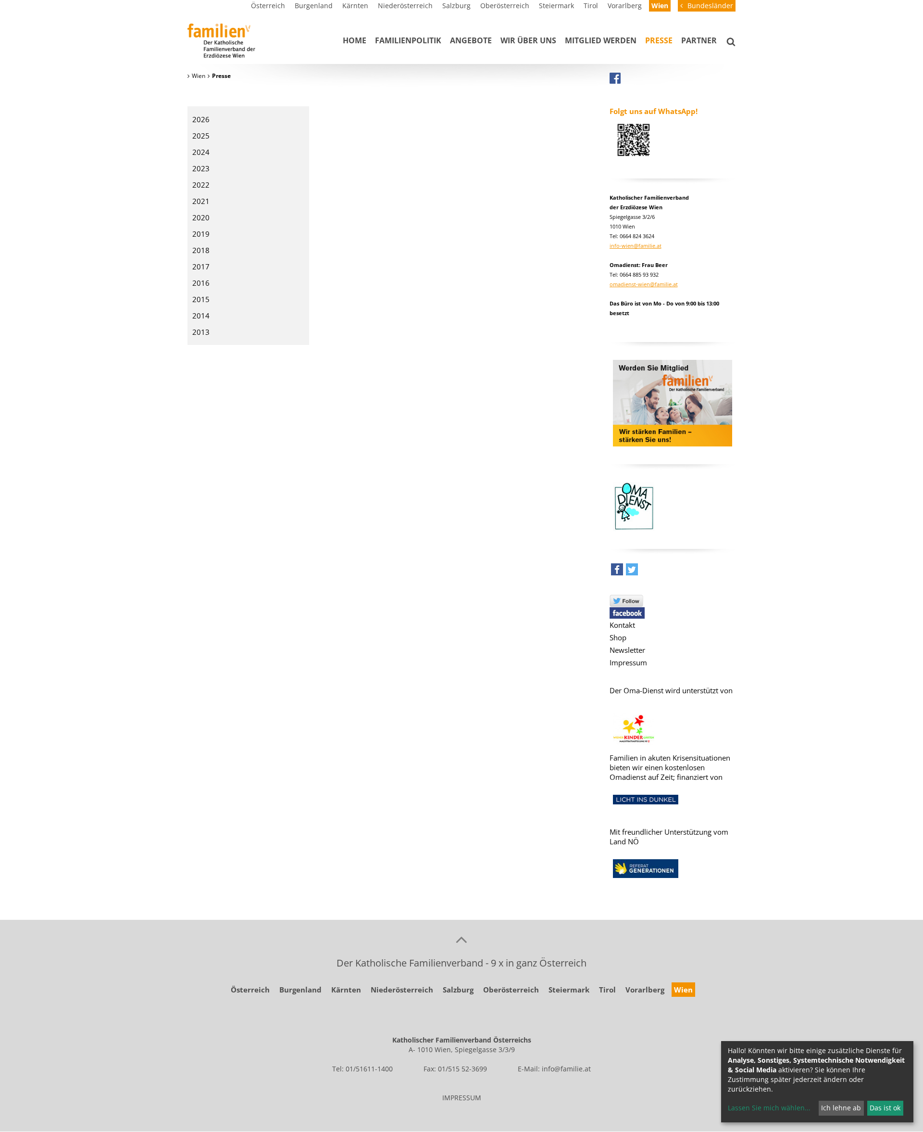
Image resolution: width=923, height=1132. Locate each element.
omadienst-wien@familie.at (644, 284)
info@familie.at (566, 1068)
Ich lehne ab (841, 1107)
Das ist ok (885, 1107)
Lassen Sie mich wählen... (769, 1107)
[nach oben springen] (461, 939)
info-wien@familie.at (635, 245)
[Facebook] (615, 78)
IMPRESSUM (461, 1097)
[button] (617, 571)
